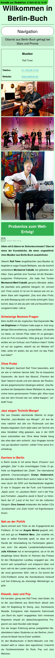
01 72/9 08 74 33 (30, 70)
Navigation (27, 31)
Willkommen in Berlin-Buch (27, 13)
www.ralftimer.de (30, 76)
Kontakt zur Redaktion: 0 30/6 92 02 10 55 (24, 2)
